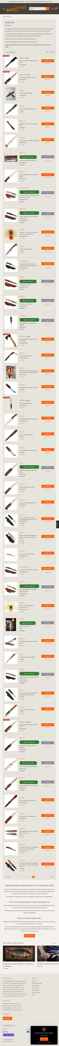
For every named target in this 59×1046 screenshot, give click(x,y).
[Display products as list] (51, 52)
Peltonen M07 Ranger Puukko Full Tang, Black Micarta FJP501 (28, 693)
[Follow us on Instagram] (7, 1032)
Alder (21, 628)
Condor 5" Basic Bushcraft (26, 434)
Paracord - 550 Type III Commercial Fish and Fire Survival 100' (28, 233)
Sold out (48, 156)
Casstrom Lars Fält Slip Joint (26, 554)
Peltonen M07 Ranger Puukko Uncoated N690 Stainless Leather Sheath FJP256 (28, 519)
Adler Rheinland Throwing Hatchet (28, 641)
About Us (34, 981)
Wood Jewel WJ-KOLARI (25, 93)
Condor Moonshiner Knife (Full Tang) (28, 419)
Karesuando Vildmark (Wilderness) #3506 (28, 471)
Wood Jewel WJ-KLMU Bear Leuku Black (28, 61)
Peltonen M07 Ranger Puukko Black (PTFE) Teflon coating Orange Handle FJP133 (28, 864)
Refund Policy (35, 985)
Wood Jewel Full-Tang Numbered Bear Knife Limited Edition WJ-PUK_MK (29, 371)
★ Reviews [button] (57, 524)
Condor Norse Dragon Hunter (27, 709)
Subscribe (7, 1018)
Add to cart (47, 60)
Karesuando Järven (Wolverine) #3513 (29, 140)
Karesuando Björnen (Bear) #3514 (28, 160)
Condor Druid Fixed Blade (26, 249)
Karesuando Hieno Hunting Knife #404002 (27, 324)
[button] (29, 1033)
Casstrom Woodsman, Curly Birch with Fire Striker (28, 590)
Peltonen (21, 523)
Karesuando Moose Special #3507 (28, 766)
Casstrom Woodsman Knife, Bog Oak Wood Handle (28, 217)
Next (51, 877)
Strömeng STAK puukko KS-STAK (28, 450)
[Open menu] (3, 8)
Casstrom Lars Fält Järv (25, 285)
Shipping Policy (36, 990)
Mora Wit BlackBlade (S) (25, 403)
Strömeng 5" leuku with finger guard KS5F (28, 124)
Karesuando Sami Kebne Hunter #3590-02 (27, 746)
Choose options (48, 232)
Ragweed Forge (23, 199)
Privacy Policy (35, 987)
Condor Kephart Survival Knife (27, 800)
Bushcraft (9, 16)
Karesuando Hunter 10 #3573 (27, 487)
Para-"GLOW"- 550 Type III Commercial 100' (26, 606)
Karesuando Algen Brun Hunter (27, 77)
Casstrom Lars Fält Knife (25, 304)
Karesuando (22, 79)
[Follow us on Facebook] (4, 1032)
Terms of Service (36, 992)
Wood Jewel (22, 64)
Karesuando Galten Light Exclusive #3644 (28, 725)
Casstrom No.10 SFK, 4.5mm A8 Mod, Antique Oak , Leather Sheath (29, 848)
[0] (56, 9)
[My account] (52, 8)
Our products (29, 935)
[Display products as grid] (53, 52)
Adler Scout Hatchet (24, 626)
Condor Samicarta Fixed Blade (27, 657)
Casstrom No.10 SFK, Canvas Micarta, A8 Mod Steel (29, 677)
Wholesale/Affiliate (37, 983)
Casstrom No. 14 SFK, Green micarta (28, 569)
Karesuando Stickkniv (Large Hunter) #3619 (28, 175)
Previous (9, 877)
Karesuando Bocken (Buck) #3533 (28, 502)
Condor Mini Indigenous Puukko (27, 108)
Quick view (48, 63)
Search (33, 994)
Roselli (21, 835)
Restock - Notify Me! (28, 157)
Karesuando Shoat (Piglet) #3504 (27, 816)
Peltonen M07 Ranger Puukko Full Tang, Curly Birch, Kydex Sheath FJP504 (28, 537)
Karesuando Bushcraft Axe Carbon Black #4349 (28, 340)
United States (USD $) (8, 1025)
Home (4, 16)
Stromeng (22, 127)
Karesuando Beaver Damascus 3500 (28, 785)
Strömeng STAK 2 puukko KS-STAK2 (28, 387)
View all (54, 943)
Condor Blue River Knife (25, 355)
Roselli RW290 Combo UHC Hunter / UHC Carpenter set (28, 832)
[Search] (47, 8)
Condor (21, 111)
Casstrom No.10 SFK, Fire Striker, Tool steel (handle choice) (29, 196)
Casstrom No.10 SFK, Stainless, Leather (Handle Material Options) (28, 264)
